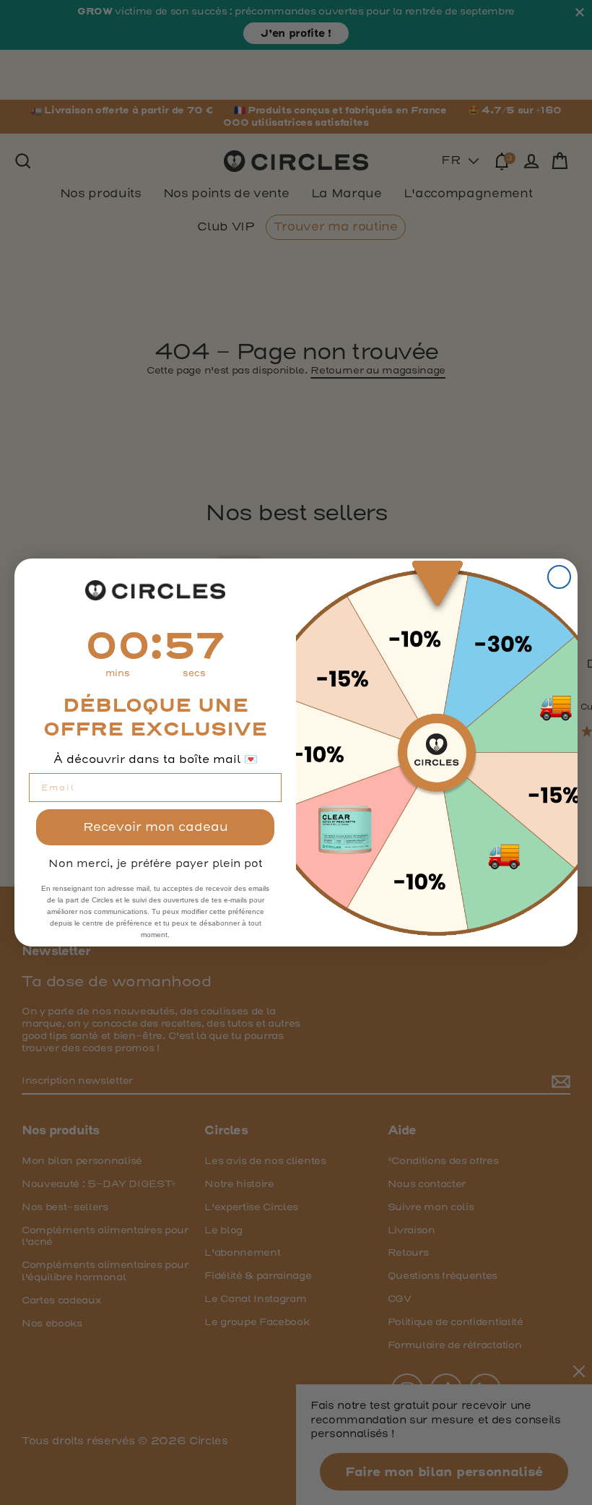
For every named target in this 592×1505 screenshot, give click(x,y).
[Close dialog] (559, 577)
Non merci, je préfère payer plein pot (155, 863)
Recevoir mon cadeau (155, 827)
